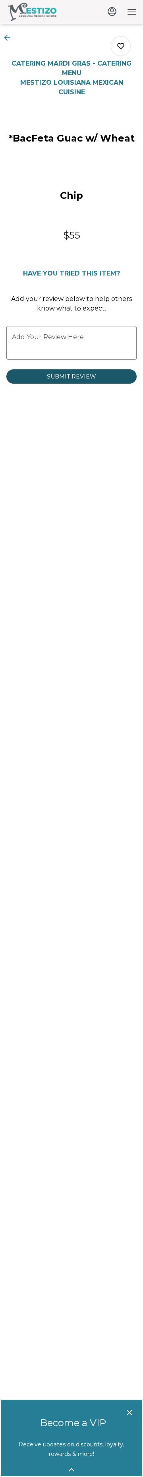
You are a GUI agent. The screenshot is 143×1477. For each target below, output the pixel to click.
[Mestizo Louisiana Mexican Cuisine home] (42, 12)
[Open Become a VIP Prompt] (71, 1470)
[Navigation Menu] (132, 12)
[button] (9, 37)
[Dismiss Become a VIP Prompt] (129, 1412)
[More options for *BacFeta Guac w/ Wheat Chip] (120, 46)
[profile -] (112, 11)
